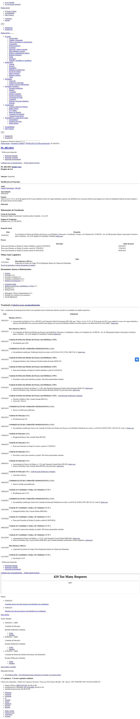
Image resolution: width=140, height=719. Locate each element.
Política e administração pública (19, 53)
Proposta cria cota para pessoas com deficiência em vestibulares (25, 611)
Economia (12, 47)
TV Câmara (13, 110)
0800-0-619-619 (21, 685)
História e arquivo (15, 75)
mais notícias (5, 615)
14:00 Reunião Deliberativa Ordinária (70, 396)
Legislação (12, 99)
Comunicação (9, 105)
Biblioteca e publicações (17, 70)
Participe (12, 103)
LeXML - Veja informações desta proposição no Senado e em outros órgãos (36, 675)
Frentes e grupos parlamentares (19, 84)
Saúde (11, 57)
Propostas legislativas (16, 88)
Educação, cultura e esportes (18, 49)
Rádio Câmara (13, 108)
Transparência (13, 120)
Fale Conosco (9, 15)
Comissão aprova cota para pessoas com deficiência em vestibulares (27, 604)
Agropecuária (13, 38)
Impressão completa (11, 157)
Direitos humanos (14, 46)
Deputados (8, 79)
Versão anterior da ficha (31, 163)
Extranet (7, 716)
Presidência (12, 68)
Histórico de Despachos (12, 281)
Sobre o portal (9, 711)
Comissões (12, 92)
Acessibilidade (9, 13)
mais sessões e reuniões (8, 667)
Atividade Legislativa (12, 86)
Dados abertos (13, 123)
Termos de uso (9, 713)
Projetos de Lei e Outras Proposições (38, 143)
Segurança (12, 59)
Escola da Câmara (15, 71)
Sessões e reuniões (15, 94)
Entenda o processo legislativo (19, 101)
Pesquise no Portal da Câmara (10, 141)
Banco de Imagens (15, 112)
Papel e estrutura (14, 73)
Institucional (9, 62)
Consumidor (13, 44)
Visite (11, 77)
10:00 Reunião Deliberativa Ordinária (43, 472)
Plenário (11, 90)
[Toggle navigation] (11, 33)
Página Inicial (5, 143)
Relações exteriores (15, 55)
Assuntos (8, 36)
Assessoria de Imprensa (16, 114)
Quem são (12, 81)
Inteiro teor (16, 167)
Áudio (11, 633)
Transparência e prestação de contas (16, 118)
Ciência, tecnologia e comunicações (20, 42)
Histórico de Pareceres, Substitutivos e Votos (19, 286)
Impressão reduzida (11, 156)
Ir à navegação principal (12, 4)
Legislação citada (10, 284)
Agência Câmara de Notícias (18, 107)
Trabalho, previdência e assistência (20, 60)
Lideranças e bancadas (16, 83)
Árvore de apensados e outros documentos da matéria (18, 265)
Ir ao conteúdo (9, 2)
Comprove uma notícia (16, 116)
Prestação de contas (15, 121)
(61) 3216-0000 (29, 687)
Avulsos (7, 273)
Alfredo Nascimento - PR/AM (10, 188)
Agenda (11, 64)
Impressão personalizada (13, 159)
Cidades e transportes (16, 40)
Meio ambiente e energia (17, 51)
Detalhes (12, 635)
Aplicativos (8, 714)
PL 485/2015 (7, 147)
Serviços (12, 66)
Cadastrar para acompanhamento (12, 163)
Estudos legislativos (15, 95)
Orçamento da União (16, 97)
